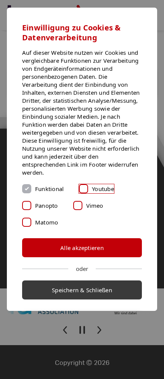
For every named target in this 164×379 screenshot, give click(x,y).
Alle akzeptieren (82, 248)
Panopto (46, 205)
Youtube (103, 189)
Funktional (49, 189)
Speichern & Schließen (82, 290)
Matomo (46, 222)
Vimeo (94, 205)
